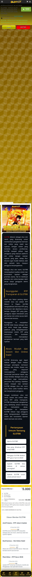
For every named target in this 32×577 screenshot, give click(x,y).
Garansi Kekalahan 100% (17, 499)
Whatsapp (22, 574)
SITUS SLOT (10, 5)
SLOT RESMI (18, 5)
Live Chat (28, 574)
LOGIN (9, 27)
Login (10, 574)
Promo (3, 574)
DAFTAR (23, 27)
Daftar (16, 574)
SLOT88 (3, 5)
